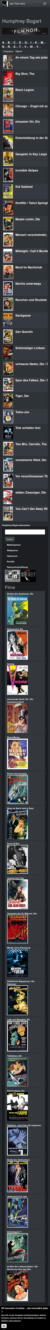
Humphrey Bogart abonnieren (16, 525)
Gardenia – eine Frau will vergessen (24, 1125)
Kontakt (10, 561)
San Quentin (24, 331)
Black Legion (24, 90)
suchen (10, 539)
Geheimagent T (14, 1231)
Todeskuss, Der (14, 1055)
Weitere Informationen (11, 1320)
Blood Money (13, 737)
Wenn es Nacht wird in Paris (20, 808)
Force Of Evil (13, 843)
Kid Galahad (24, 186)
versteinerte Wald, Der (31, 460)
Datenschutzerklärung (17, 567)
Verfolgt (10, 664)
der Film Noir (17, 3)
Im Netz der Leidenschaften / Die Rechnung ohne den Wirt (22, 1268)
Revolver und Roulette (31, 300)
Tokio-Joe (22, 412)
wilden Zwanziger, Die (30, 492)
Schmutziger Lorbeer (30, 348)
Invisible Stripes (26, 170)
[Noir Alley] (28, 575)
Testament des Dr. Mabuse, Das (22, 913)
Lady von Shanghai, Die (18, 1019)
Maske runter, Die (27, 219)
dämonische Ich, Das (17, 1196)
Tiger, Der (22, 396)
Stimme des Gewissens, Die (20, 593)
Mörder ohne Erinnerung (18, 947)
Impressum (12, 556)
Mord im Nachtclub (28, 267)
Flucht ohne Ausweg (17, 773)
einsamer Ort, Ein (27, 121)
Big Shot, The (24, 73)
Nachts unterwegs (28, 283)
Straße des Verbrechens (18, 1159)
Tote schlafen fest (27, 428)
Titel (17, 51)
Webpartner (12, 550)
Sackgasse (23, 315)
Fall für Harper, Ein (16, 1090)
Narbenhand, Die (15, 629)
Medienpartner (14, 544)
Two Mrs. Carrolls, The (31, 444)
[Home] (5, 4)
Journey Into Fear (15, 878)
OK (3, 1326)
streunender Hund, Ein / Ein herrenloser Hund (20, 700)
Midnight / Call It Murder (32, 251)
